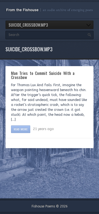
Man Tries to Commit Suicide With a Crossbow (43, 75)
